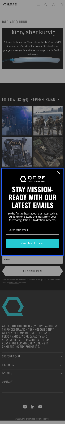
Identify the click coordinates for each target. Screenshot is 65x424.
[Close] (59, 173)
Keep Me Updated (32, 243)
